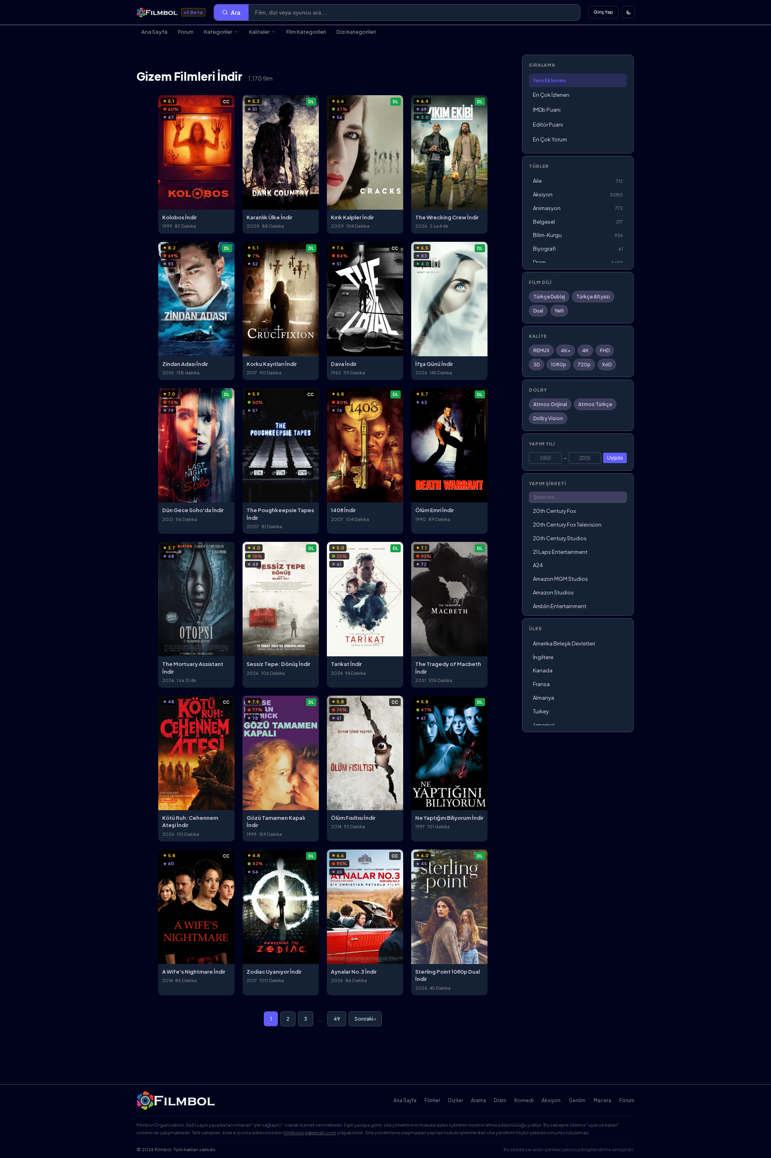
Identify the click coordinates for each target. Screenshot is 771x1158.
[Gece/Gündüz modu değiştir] (628, 12)
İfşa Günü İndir (434, 364)
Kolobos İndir (179, 217)
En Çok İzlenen (551, 95)
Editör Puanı (548, 124)
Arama (478, 1100)
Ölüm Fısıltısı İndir (353, 818)
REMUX (541, 350)
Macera (602, 1100)
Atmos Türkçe (595, 404)
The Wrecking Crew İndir (447, 217)
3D (536, 364)
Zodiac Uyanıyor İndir (274, 971)
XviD (607, 364)
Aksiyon (551, 1100)
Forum (186, 32)
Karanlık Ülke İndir (269, 217)
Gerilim (577, 1100)
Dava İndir (344, 364)
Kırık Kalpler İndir (352, 217)
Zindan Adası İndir (185, 364)
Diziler (455, 1100)
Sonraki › (365, 1018)
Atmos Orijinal (550, 404)
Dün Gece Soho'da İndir (193, 510)
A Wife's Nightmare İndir (193, 971)
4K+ (566, 350)
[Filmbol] (176, 1101)
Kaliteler (259, 32)
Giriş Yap (603, 12)
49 (336, 1018)
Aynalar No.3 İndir (354, 971)
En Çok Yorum (550, 139)
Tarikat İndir (346, 664)
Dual (538, 311)
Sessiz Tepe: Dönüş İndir (278, 664)
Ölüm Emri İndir (434, 510)
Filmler (432, 1100)
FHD (605, 350)
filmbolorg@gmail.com (310, 1132)
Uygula (615, 458)
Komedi (524, 1100)
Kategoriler (218, 32)
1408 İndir (343, 510)
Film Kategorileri (306, 32)
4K (585, 350)
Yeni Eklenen (549, 80)
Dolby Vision (548, 418)
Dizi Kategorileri (356, 32)
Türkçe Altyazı (593, 297)
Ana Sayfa (154, 32)
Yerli (559, 311)
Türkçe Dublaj (549, 297)
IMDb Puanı (547, 109)
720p (584, 364)
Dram (500, 1100)
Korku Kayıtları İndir (272, 364)
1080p (558, 364)
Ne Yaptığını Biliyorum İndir (449, 818)
